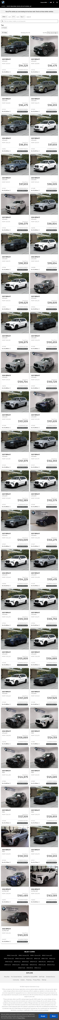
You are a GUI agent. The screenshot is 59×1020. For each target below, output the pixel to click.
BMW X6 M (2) (51, 964)
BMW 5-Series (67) (47, 955)
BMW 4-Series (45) (35, 955)
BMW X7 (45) (21, 968)
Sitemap (44, 980)
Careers (23, 980)
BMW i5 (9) (37, 958)
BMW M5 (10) (42, 961)
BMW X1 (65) (50, 961)
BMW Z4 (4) (37, 968)
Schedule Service (50, 976)
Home (3, 6)
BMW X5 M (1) (33, 964)
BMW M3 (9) (25, 961)
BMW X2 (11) (7, 964)
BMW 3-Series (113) (24, 955)
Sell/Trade (41, 976)
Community (16, 980)
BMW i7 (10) (45, 958)
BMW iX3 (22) (8, 961)
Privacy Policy (36, 980)
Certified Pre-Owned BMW (30, 976)
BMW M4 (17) (33, 961)
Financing (28, 980)
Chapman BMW (44, 2)
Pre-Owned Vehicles (16, 976)
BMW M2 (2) (17, 961)
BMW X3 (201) (16, 964)
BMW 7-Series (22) (9, 958)
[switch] (57, 2)
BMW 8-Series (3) (20, 958)
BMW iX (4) (52, 958)
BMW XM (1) (30, 968)
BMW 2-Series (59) (12, 955)
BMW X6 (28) (42, 964)
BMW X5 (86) (24, 964)
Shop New (6, 976)
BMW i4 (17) (29, 958)
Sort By (45, 32)
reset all (29, 17)
